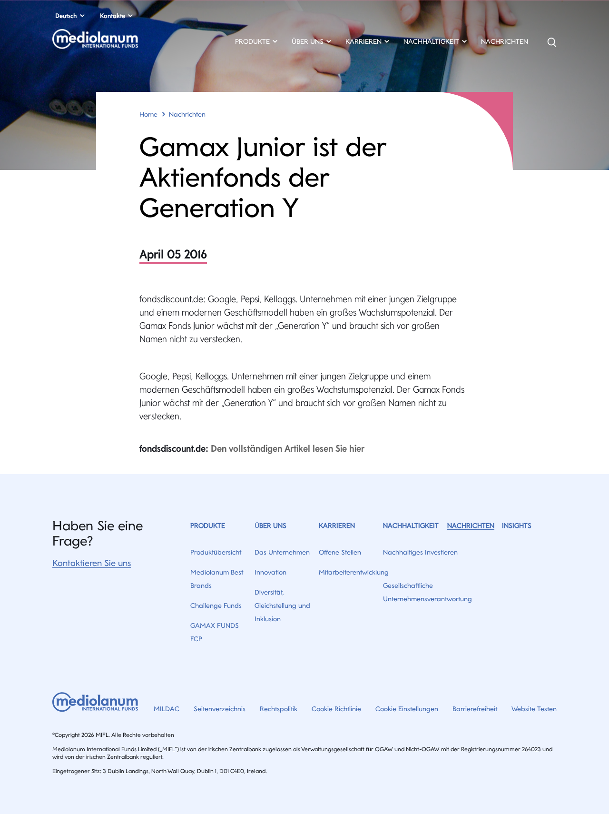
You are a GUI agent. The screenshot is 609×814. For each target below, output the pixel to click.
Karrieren (337, 525)
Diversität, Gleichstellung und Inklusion (282, 605)
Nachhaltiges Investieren (420, 552)
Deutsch (66, 16)
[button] (256, 42)
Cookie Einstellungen (406, 709)
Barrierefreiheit (474, 709)
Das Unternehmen (282, 552)
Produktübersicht (215, 552)
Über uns (270, 525)
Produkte (207, 525)
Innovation (270, 572)
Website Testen (534, 709)
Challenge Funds (216, 605)
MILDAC (166, 709)
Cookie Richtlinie (336, 709)
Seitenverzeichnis (220, 709)
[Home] (128, 42)
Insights (516, 525)
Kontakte (112, 16)
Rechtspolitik (278, 709)
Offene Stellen (340, 552)
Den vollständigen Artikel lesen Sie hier (287, 448)
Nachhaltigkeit (411, 525)
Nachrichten (504, 41)
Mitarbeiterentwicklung (354, 572)
